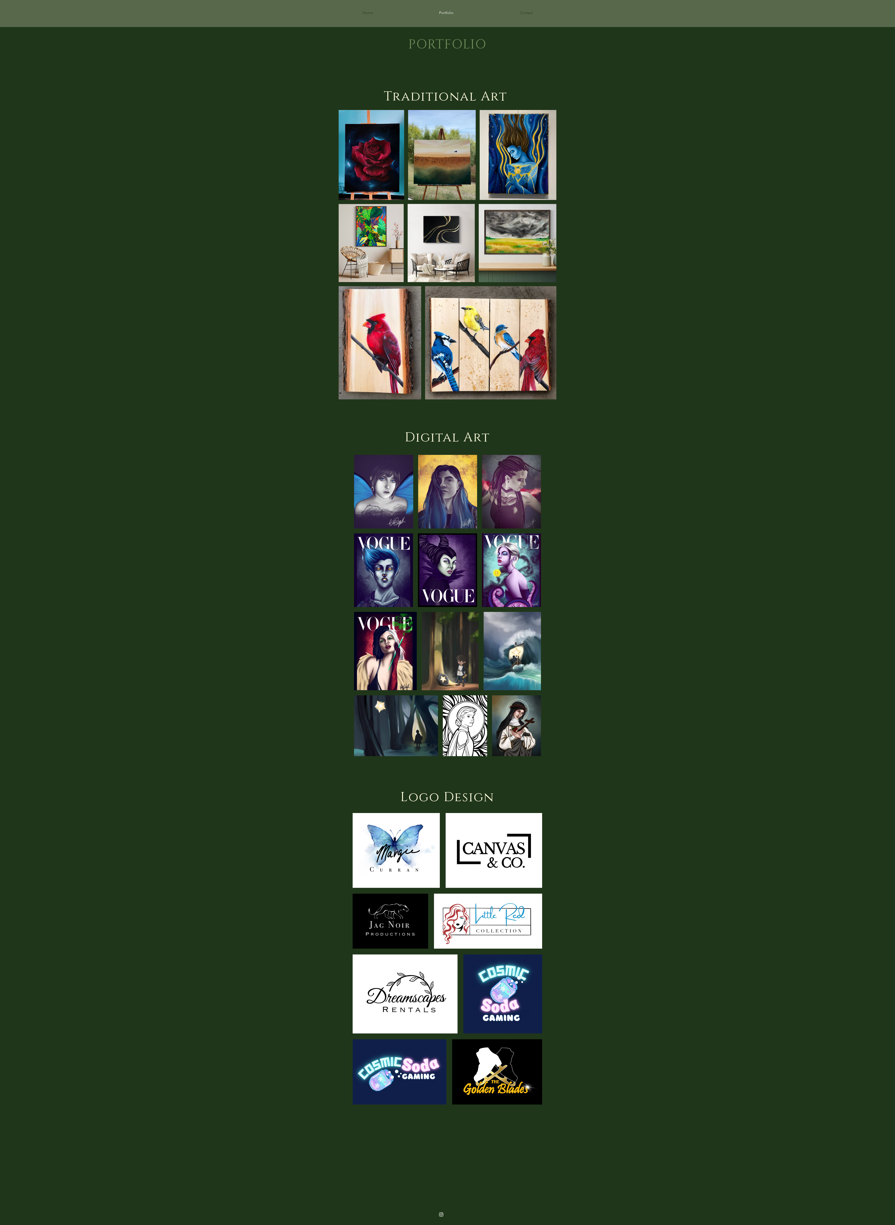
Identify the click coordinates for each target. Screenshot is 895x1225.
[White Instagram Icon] (441, 1214)
